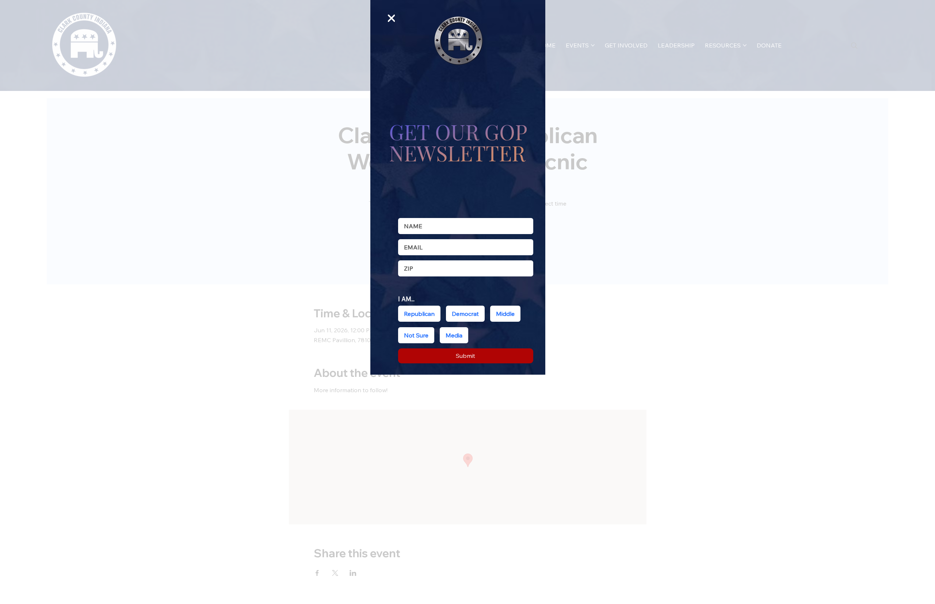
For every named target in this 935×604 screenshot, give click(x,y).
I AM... (406, 299)
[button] (391, 19)
